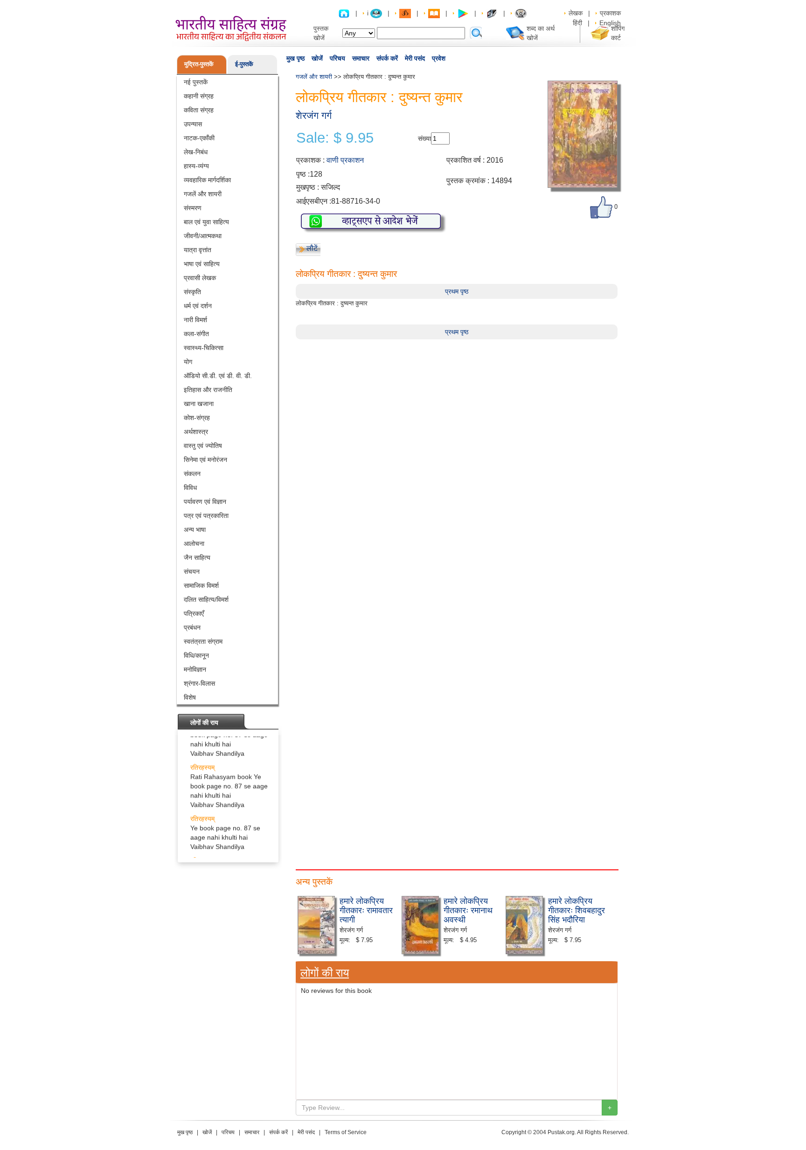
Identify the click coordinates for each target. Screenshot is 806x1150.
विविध (190, 487)
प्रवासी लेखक (200, 278)
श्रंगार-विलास (199, 683)
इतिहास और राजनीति (208, 389)
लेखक (576, 13)
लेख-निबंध (196, 152)
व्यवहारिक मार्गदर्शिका (207, 180)
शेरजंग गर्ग (314, 115)
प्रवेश (438, 58)
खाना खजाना (199, 403)
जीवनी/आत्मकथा (203, 236)
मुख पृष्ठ (295, 58)
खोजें (317, 58)
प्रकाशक (610, 13)
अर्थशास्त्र (196, 431)
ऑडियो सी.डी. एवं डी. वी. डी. (218, 375)
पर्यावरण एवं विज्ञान (205, 501)
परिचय (337, 58)
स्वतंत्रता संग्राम (203, 641)
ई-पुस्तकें (244, 64)
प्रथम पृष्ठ (456, 291)
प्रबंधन (192, 627)
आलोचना (194, 543)
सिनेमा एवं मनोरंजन (205, 459)
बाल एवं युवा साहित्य (206, 222)
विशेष (190, 697)
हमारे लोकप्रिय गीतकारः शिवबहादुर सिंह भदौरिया (576, 909)
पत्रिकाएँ (194, 613)
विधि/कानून (196, 655)
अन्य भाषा (195, 529)
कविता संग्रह (199, 110)
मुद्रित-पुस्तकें (199, 64)
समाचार (360, 58)
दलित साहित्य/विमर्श (206, 599)
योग (188, 361)
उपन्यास (193, 124)
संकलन (192, 473)
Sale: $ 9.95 (335, 138)
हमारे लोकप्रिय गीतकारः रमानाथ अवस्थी (468, 909)
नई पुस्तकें (196, 82)
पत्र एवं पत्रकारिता (206, 515)
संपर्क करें (387, 58)
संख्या (424, 138)
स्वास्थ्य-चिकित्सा (203, 347)
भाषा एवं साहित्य (202, 264)
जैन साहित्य (197, 557)
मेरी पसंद (415, 58)
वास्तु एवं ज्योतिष (203, 445)
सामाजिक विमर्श (201, 585)
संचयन (192, 571)
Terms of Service (346, 1132)
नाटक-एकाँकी (199, 138)
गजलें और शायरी (203, 194)
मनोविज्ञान (195, 669)
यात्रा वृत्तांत (197, 250)
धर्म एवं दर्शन (198, 306)
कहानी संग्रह (199, 96)
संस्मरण (193, 208)
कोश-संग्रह (197, 417)
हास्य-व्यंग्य (196, 166)
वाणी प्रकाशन (345, 160)
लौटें (312, 248)
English (610, 23)
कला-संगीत (196, 333)
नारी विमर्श (195, 320)
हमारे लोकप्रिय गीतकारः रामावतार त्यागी (366, 909)
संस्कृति (192, 292)
